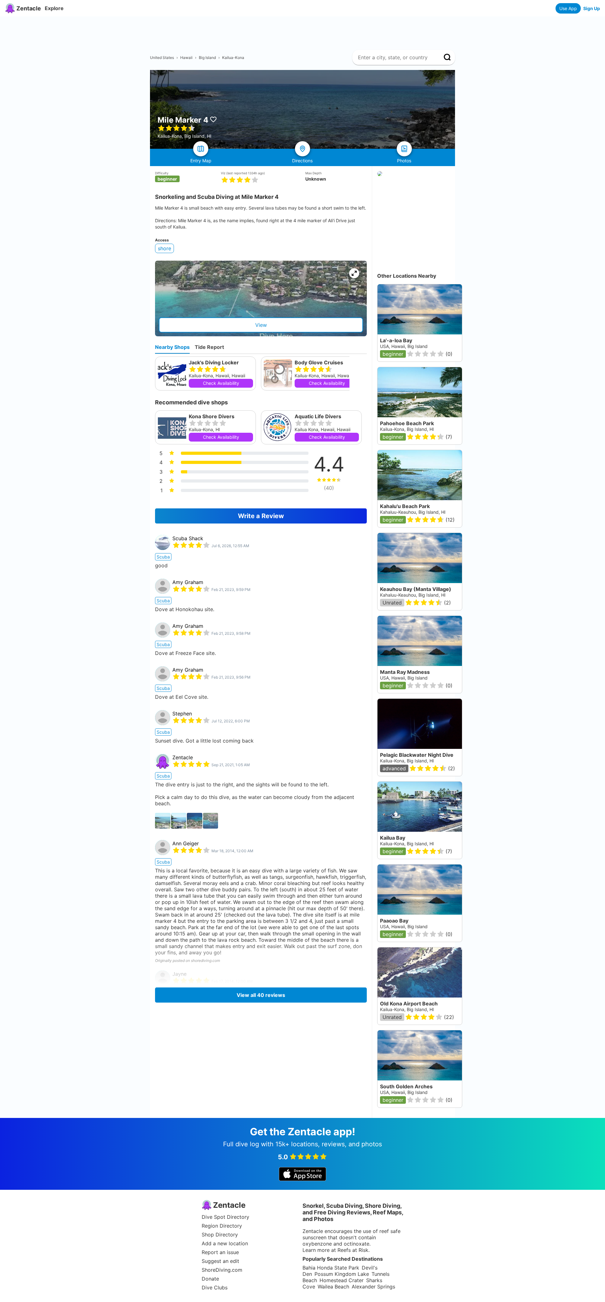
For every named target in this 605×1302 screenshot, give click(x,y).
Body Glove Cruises (319, 362)
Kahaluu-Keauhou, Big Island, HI (413, 512)
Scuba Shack (187, 538)
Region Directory (222, 1226)
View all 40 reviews (261, 995)
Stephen (182, 713)
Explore (54, 8)
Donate (210, 1279)
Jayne (179, 974)
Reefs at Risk (352, 1250)
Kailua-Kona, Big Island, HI (407, 429)
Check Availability (221, 383)
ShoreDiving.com (222, 1270)
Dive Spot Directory (225, 1217)
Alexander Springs (373, 1286)
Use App (568, 8)
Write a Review (261, 516)
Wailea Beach (333, 1286)
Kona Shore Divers (211, 416)
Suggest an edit (220, 1261)
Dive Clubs (215, 1287)
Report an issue (220, 1252)
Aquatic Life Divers (318, 416)
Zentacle (182, 757)
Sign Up (591, 8)
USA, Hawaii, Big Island (404, 346)
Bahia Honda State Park (330, 1267)
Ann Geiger (185, 843)
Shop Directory (220, 1234)
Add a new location (225, 1243)
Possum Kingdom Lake (341, 1274)
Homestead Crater (342, 1280)
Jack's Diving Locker (214, 362)
